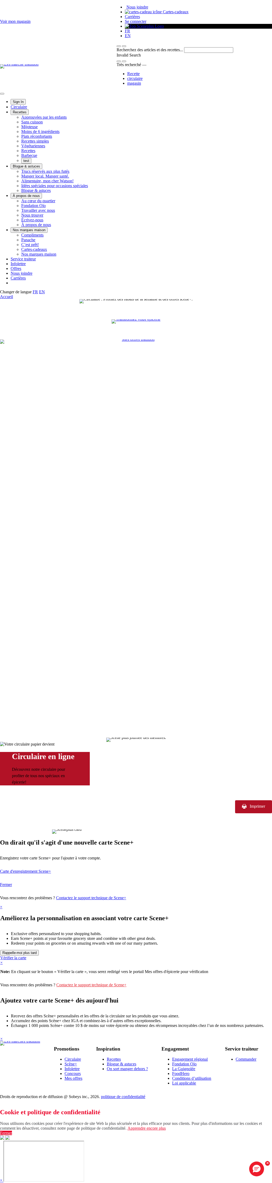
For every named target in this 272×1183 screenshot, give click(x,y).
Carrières (132, 16)
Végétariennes (33, 146)
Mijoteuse (29, 126)
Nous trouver (32, 215)
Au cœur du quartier (38, 201)
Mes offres (73, 1078)
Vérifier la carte (13, 958)
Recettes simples (35, 141)
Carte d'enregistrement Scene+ (25, 871)
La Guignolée (183, 1068)
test (26, 161)
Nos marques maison (29, 230)
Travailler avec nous (38, 210)
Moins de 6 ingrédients (40, 131)
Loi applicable (184, 1083)
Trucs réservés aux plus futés (45, 171)
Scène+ (71, 1064)
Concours (73, 1073)
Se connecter (135, 21)
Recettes (20, 112)
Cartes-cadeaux (175, 12)
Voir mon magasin (15, 21)
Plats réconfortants (36, 136)
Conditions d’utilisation (191, 1078)
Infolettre (18, 263)
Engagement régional (190, 1059)
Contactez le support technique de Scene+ (91, 898)
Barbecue (29, 155)
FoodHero (180, 1073)
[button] (124, 46)
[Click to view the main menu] (119, 46)
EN (128, 35)
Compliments (32, 235)
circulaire (135, 78)
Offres (16, 268)
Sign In (18, 102)
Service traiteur (23, 259)
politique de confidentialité (123, 1096)
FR (127, 31)
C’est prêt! (30, 244)
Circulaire (19, 107)
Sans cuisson (32, 122)
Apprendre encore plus (147, 1128)
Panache (28, 240)
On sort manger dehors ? (127, 1068)
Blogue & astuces (26, 166)
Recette (133, 73)
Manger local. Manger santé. (45, 176)
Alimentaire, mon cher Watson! (47, 181)
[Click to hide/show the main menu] (2, 93)
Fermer (6, 884)
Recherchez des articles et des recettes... (150, 50)
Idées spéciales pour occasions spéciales (54, 185)
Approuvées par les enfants (44, 117)
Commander (246, 1059)
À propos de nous (26, 196)
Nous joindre (137, 7)
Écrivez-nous (32, 220)
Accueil (6, 296)
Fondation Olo (33, 205)
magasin (134, 83)
